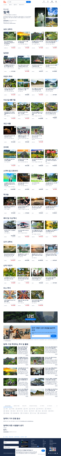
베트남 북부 (11, 436)
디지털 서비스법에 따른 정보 (35, 449)
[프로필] (56, 1)
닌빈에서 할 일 (16, 436)
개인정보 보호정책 (8, 340)
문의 (32, 441)
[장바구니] (48, 1)
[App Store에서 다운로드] (24, 446)
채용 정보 (44, 443)
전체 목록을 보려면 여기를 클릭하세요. (26, 421)
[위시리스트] (44, 1)
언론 (43, 446)
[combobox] (17, 2)
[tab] (7, 406)
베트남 (6, 436)
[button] (9, 40)
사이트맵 (32, 450)
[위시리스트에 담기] (15, 33)
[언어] (52, 1)
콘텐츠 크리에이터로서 (52, 443)
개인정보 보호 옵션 (34, 446)
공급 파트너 (51, 441)
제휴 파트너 (51, 444)
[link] (9, 40)
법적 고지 (32, 443)
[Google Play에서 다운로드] (24, 442)
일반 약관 (32, 447)
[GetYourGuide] (4, 1)
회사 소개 (44, 441)
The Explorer (44, 449)
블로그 (44, 444)
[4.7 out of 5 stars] (6, 20)
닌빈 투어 (22, 436)
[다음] (57, 40)
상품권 (44, 447)
